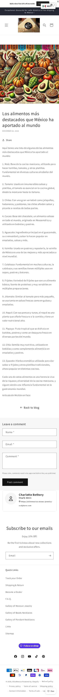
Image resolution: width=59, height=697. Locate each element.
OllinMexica (17, 681)
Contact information (17, 691)
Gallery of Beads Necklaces (18, 612)
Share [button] (9, 140)
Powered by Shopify (30, 681)
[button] (6, 25)
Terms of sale (34, 691)
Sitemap (9, 633)
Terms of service (30, 686)
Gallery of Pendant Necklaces (20, 619)
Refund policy (47, 681)
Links (8, 626)
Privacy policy (15, 686)
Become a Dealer (13, 592)
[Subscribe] (49, 555)
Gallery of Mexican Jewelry (18, 605)
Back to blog (31, 407)
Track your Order (13, 578)
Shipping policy (46, 686)
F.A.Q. (8, 598)
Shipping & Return (14, 585)
